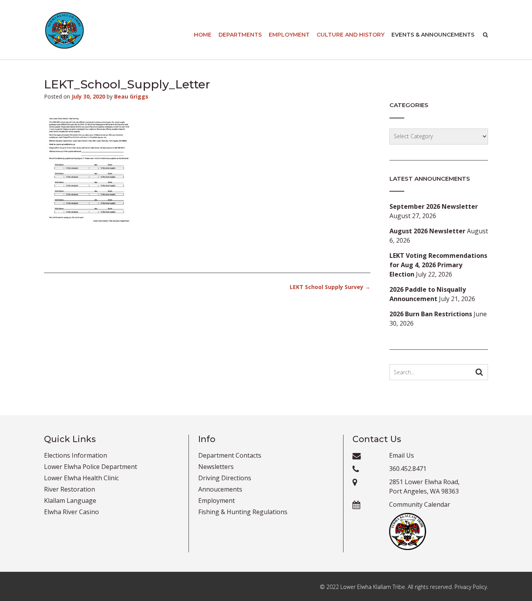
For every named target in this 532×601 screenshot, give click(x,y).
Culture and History (350, 34)
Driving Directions (224, 478)
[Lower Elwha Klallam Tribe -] (64, 30)
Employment (289, 34)
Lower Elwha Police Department (90, 466)
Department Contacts (229, 455)
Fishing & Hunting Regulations (242, 512)
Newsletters (216, 466)
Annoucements (220, 489)
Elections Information (75, 455)
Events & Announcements (432, 34)
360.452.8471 (407, 468)
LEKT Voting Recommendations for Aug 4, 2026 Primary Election (438, 264)
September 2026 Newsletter (433, 206)
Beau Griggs (131, 96)
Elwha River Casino (71, 512)
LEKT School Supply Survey (330, 287)
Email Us (401, 455)
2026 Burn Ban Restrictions (430, 314)
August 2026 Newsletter (427, 231)
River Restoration (69, 489)
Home (202, 34)
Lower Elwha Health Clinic (81, 478)
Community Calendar (419, 504)
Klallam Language (70, 500)
